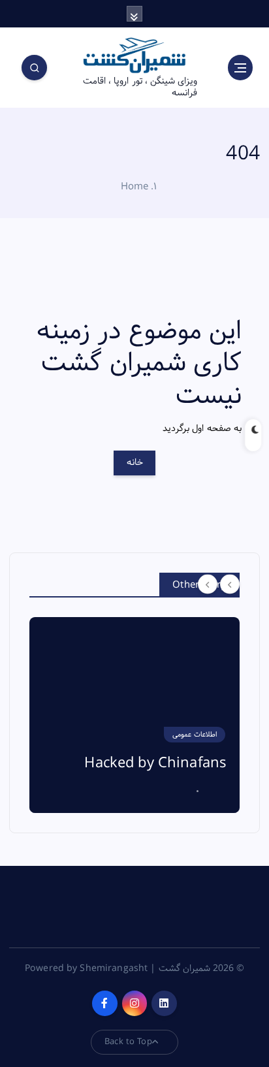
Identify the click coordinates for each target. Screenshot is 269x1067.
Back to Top (128, 1041)
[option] (134, 715)
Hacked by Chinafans (155, 763)
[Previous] (207, 584)
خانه (135, 462)
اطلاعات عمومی (194, 734)
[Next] (230, 584)
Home (135, 186)
